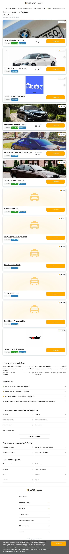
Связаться (56, 41)
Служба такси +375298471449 (14, 180)
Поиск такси (13, 8)
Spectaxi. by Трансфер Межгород (15, 68)
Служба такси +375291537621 (14, 96)
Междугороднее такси (11, 293)
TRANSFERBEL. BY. (11, 209)
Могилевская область (25, 8)
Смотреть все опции (35, 436)
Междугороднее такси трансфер (15, 237)
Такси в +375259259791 (12, 265)
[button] (34, 36)
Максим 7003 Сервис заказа (14, 349)
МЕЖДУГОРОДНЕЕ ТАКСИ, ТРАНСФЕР (18, 152)
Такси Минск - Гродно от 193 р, (14, 321)
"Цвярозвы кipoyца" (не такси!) (14, 40)
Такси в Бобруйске (39, 8)
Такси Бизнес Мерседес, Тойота (15, 124)
